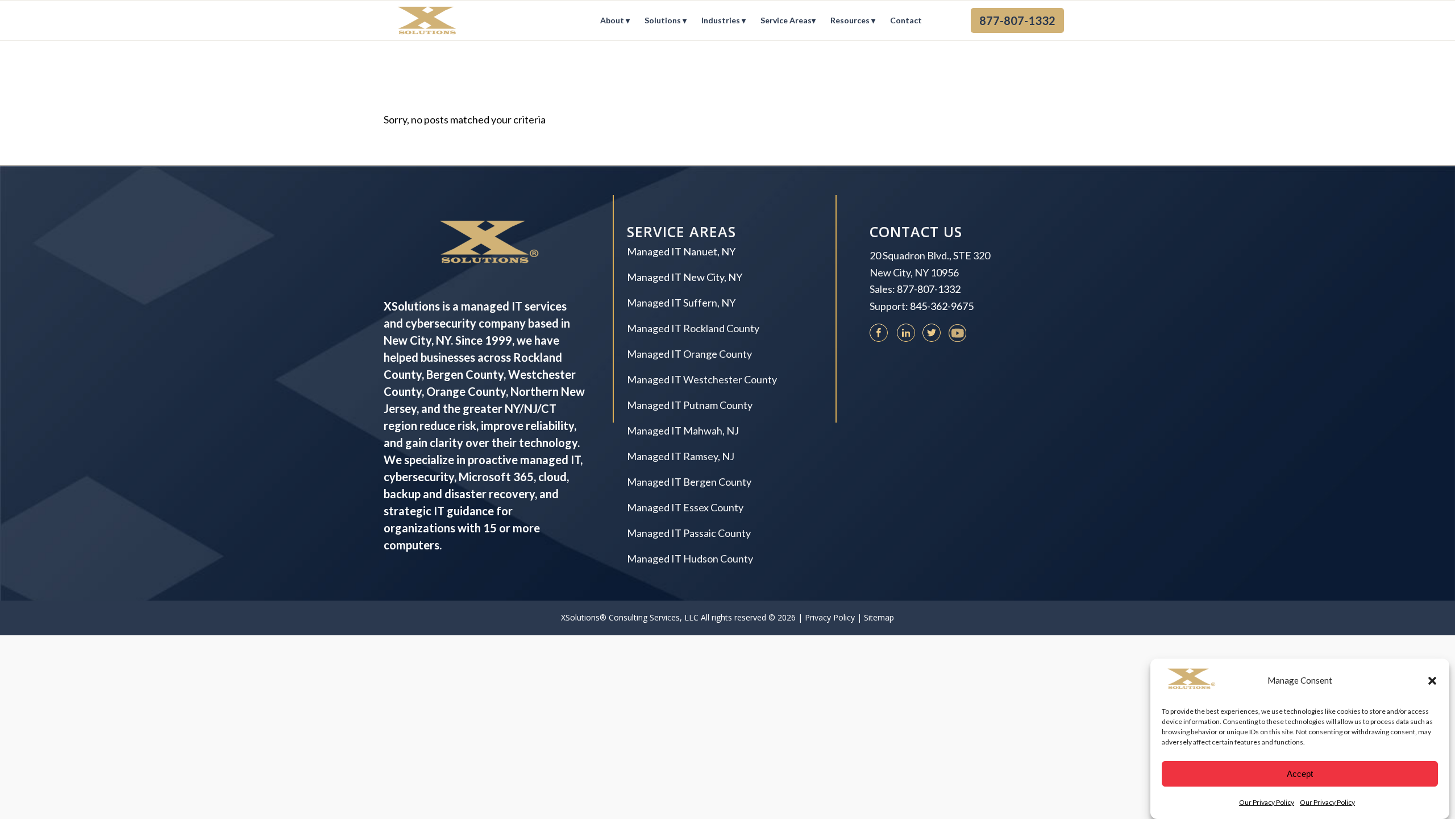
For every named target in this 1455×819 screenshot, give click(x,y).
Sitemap (879, 617)
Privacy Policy (830, 617)
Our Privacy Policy (1266, 801)
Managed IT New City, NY (684, 277)
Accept (1300, 774)
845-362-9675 (942, 306)
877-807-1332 (929, 289)
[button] (1432, 680)
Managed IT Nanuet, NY (681, 251)
